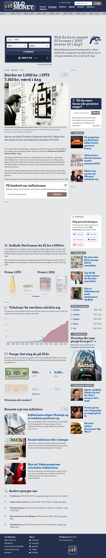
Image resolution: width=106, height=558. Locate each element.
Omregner (52, 7)
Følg (65, 75)
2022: (56, 14)
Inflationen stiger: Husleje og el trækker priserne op (48, 416)
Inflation (62, 7)
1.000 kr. (76, 310)
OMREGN (29, 52)
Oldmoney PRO (65, 2)
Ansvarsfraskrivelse (11, 549)
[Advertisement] (36, 222)
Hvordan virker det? (45, 64)
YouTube (79, 245)
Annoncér (8, 552)
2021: (69, 14)
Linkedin (93, 234)
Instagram (80, 240)
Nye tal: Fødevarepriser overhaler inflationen (44, 466)
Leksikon (90, 7)
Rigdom (72, 7)
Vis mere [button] (36, 296)
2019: (96, 14)
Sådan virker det (10, 540)
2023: (43, 14)
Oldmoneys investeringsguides (82, 347)
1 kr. (74, 328)
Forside (43, 7)
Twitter (93, 240)
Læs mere (63, 189)
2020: (82, 14)
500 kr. (76, 324)
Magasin (43, 9)
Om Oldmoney (9, 537)
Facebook (79, 234)
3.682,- (59, 372)
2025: (17, 14)
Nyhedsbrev (8, 543)
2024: (30, 14)
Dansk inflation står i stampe (48, 439)
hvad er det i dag (42, 496)
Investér (80, 7)
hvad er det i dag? (59, 502)
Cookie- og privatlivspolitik (13, 546)
